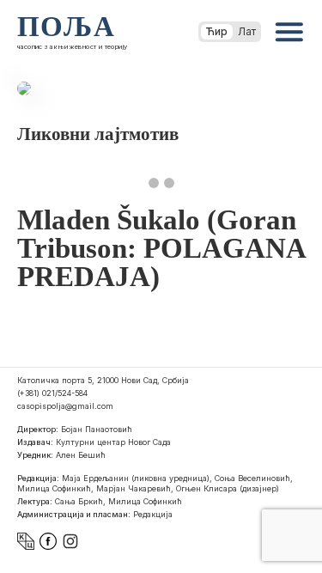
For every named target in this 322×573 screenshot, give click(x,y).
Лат (247, 31)
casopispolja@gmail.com (65, 406)
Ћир (217, 31)
